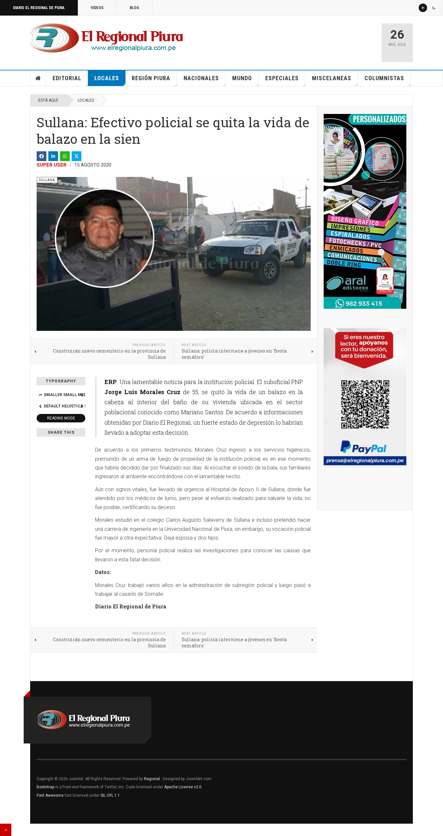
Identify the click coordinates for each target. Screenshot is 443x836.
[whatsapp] (65, 156)
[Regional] (106, 38)
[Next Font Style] (81, 406)
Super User (51, 165)
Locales (106, 78)
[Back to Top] (5, 830)
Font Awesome (50, 795)
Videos (97, 8)
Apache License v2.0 (182, 787)
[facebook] (41, 156)
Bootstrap (45, 787)
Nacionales (201, 78)
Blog (134, 8)
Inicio (38, 78)
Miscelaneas (331, 78)
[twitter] (76, 156)
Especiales (282, 78)
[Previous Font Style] (40, 406)
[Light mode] (423, 8)
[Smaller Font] (40, 394)
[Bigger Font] (81, 394)
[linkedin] (53, 156)
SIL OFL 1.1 (110, 795)
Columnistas (384, 78)
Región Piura (151, 78)
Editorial (67, 78)
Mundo (242, 78)
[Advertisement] (300, 39)
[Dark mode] (434, 8)
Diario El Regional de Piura (39, 8)
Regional (152, 779)
